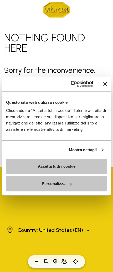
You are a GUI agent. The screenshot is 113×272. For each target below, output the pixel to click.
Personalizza (53, 183)
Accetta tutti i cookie (56, 166)
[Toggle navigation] (37, 261)
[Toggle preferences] (76, 261)
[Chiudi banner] (105, 84)
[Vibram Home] (56, 10)
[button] (47, 230)
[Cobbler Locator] (64, 261)
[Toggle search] (46, 261)
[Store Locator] (55, 261)
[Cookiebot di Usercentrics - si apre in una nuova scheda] (71, 83)
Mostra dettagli (83, 150)
